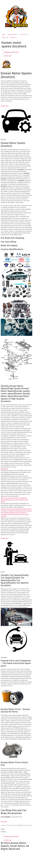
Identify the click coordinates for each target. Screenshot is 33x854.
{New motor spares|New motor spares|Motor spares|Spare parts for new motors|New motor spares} (14, 499)
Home (3, 34)
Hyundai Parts (12, 34)
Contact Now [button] (5, 538)
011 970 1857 (7, 56)
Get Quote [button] (4, 821)
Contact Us (13, 37)
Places (4, 37)
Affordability (4, 468)
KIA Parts (23, 34)
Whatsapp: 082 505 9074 (11, 52)
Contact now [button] (4, 106)
